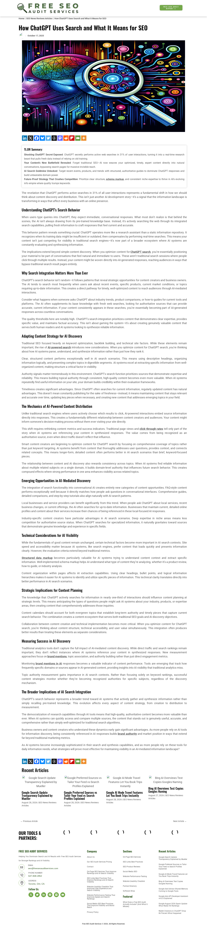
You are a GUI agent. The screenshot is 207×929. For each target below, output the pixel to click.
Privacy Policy (92, 912)
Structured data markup (37, 557)
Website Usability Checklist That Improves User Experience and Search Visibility (100, 888)
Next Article (180, 821)
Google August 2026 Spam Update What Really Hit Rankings (173, 905)
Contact (90, 867)
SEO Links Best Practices (133, 862)
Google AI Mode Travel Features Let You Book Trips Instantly (124, 794)
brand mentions (57, 656)
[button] (188, 8)
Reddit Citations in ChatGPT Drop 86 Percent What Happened (172, 912)
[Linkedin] (24, 138)
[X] (30, 138)
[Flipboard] (72, 138)
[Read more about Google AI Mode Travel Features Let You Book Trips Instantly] (125, 781)
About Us (91, 857)
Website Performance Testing (135, 876)
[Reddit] (66, 138)
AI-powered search (59, 347)
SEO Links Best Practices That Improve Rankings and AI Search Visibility (100, 880)
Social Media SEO (130, 871)
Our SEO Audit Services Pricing (99, 862)
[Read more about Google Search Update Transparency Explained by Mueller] (40, 781)
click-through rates (151, 428)
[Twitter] (48, 138)
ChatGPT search (140, 251)
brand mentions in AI (49, 663)
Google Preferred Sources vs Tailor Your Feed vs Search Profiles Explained (80, 795)
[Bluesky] (42, 138)
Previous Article (29, 821)
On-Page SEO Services (132, 857)
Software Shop (129, 891)
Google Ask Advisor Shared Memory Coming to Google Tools (173, 890)
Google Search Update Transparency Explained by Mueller (37, 795)
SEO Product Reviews (131, 867)
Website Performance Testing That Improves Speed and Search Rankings (101, 897)
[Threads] (54, 138)
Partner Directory (130, 886)
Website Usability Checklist (134, 881)
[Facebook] (36, 138)
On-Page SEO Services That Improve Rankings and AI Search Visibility (101, 872)
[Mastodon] (60, 138)
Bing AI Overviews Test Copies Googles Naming (165, 790)
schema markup (115, 179)
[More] (83, 138)
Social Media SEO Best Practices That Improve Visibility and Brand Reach (100, 905)
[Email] (77, 138)
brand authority (127, 733)
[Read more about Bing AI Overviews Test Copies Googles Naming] (167, 779)
